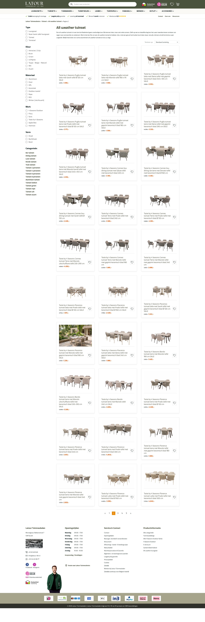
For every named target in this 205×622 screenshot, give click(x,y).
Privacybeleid (108, 559)
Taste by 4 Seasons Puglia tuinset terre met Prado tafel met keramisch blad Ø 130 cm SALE (72, 124)
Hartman (32, 126)
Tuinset (44, 21)
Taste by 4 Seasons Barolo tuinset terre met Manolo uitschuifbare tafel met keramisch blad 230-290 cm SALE (70, 402)
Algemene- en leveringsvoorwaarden (116, 553)
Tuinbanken (66, 11)
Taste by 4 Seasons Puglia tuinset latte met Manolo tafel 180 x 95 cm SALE (114, 77)
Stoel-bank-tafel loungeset (39, 34)
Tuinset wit (30, 192)
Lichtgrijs (32, 60)
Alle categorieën (148, 533)
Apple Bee (32, 123)
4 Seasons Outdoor (36, 111)
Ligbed (98, 11)
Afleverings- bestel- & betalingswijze (116, 545)
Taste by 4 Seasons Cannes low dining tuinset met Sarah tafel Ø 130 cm (72, 215)
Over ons (167, 16)
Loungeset (33, 31)
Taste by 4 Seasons (36, 120)
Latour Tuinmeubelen (33, 21)
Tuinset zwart (31, 195)
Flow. (31, 114)
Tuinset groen (31, 186)
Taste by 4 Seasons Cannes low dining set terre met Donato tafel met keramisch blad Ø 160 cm (157, 170)
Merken (140, 11)
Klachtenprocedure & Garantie (114, 551)
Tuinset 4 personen (33, 171)
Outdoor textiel (34, 91)
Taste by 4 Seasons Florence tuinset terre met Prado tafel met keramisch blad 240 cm (72, 449)
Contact (160, 16)
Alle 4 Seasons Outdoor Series (152, 539)
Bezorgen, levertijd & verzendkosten (115, 539)
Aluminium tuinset (33, 180)
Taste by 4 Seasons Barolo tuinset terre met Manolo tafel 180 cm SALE (156, 354)
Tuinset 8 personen (33, 177)
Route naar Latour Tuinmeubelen (79, 565)
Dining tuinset (31, 156)
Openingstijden (109, 536)
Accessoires (167, 11)
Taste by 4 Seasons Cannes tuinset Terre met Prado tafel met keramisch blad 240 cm (114, 215)
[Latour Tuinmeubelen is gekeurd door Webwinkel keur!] (162, 4)
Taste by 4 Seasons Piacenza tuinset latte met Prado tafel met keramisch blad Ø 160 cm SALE (114, 307)
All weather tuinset (55, 21)
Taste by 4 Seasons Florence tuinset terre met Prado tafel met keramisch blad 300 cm (114, 449)
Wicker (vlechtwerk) (36, 100)
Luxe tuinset (30, 159)
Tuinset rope (30, 189)
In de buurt (146, 545)
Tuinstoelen (83, 11)
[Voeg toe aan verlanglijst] (90, 79)
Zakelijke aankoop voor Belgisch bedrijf (116, 571)
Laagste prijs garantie (111, 556)
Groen (31, 57)
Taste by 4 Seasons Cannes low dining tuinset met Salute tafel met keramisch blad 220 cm (114, 170)
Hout (30, 82)
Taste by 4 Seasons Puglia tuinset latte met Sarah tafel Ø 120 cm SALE (72, 77)
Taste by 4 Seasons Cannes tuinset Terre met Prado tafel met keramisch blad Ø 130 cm (157, 215)
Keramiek (32, 88)
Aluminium (33, 79)
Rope (30, 94)
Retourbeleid (108, 548)
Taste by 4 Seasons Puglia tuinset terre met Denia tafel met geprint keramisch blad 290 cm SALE (157, 124)
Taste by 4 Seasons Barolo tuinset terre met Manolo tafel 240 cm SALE (113, 401)
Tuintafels (111, 11)
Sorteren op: (149, 42)
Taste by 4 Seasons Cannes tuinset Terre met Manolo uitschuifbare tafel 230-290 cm (71, 261)
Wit (30, 66)
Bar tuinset (30, 153)
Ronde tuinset (31, 162)
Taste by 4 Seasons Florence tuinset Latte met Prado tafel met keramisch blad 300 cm (157, 495)
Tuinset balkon (31, 183)
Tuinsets (51, 11)
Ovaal (31, 136)
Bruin (31, 54)
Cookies (106, 562)
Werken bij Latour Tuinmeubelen (114, 568)
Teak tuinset (30, 165)
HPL (30, 85)
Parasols (126, 11)
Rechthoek (33, 139)
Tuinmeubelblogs (148, 536)
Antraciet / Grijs (35, 51)
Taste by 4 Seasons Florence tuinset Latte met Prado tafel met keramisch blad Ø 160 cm (114, 495)
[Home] (34, 4)
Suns (30, 117)
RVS (30, 97)
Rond (30, 142)
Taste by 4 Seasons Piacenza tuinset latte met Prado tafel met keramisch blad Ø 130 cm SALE (72, 307)
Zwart (31, 69)
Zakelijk (106, 565)
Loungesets (36, 11)
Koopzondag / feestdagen (73, 555)
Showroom (175, 16)
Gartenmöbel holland (150, 548)
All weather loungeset (150, 551)
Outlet (153, 11)
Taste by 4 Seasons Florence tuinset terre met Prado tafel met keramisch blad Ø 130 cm (157, 401)
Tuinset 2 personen (33, 168)
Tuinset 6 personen (33, 174)
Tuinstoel (32, 40)
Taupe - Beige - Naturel (38, 63)
